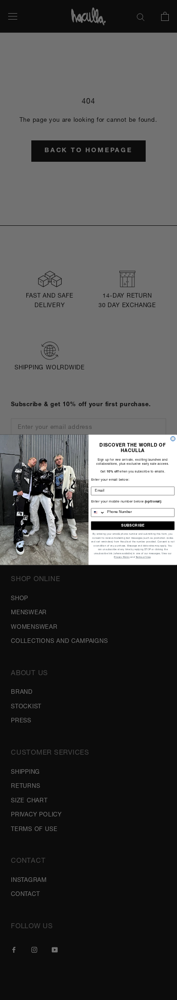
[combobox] (98, 512)
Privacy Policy (121, 558)
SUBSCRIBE (132, 525)
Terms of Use (143, 558)
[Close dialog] (173, 439)
